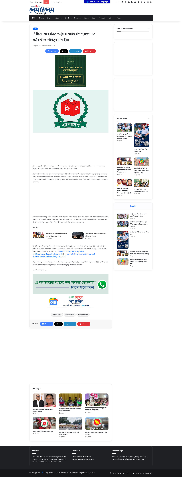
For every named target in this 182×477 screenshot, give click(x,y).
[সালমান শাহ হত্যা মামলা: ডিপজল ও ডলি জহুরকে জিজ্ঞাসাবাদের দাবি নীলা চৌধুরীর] (124, 182)
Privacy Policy (134, 457)
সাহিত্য (118, 18)
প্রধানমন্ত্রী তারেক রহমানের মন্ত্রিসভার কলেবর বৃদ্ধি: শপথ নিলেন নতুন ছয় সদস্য (124, 170)
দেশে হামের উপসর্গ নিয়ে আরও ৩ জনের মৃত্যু (43, 431)
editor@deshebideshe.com (85, 459)
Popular (133, 206)
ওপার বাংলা (57, 18)
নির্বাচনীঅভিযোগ (83, 315)
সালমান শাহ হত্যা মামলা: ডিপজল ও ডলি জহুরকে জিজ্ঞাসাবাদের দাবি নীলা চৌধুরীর (124, 191)
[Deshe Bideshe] (41, 10)
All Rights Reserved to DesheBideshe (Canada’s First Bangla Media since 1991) (69, 473)
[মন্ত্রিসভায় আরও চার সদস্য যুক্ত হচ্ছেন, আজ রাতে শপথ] (96, 423)
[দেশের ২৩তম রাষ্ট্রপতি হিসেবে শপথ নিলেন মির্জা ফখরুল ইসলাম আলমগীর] (70, 399)
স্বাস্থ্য (110, 18)
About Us (139, 473)
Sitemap (115, 459)
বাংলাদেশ (49, 18)
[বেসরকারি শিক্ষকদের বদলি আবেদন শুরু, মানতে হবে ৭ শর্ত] (141, 183)
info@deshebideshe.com (135, 459)
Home (33, 18)
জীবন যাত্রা (102, 18)
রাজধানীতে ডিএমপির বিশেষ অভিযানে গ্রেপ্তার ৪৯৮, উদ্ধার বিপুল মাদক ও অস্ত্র (141, 170)
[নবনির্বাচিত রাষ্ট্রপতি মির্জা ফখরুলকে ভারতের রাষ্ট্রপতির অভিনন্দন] (44, 400)
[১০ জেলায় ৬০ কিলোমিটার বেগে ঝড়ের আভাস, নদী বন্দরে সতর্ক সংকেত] (78, 235)
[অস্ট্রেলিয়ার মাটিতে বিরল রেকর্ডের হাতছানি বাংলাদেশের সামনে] (122, 216)
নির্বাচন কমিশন (70, 315)
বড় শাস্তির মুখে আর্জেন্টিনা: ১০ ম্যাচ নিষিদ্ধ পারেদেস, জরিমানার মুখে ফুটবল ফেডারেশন (124, 136)
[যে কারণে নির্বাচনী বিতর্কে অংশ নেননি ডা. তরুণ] (141, 135)
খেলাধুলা (86, 18)
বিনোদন (93, 18)
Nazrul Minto (87, 457)
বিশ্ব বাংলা (77, 18)
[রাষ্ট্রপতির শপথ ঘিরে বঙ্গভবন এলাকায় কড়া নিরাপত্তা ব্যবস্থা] (70, 423)
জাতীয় (35, 29)
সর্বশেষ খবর (41, 18)
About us (115, 457)
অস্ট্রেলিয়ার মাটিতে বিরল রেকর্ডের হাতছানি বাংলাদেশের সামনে (63, 2)
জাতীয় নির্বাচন (57, 315)
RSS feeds (122, 459)
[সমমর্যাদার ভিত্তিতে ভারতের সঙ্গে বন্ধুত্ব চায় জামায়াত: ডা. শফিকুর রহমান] (96, 399)
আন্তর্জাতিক (67, 18)
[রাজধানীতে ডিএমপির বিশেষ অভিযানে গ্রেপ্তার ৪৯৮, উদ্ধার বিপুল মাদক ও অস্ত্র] (141, 161)
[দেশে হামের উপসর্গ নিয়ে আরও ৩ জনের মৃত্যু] (44, 423)
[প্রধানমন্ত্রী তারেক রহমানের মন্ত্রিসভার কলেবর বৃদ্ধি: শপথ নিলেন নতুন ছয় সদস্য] (38, 235)
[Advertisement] (70, 150)
